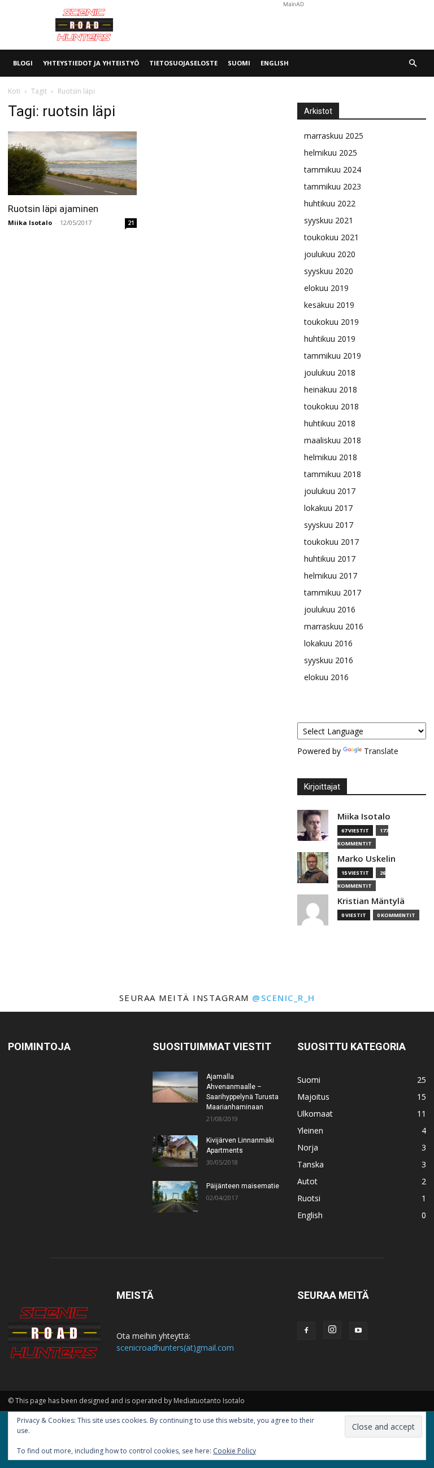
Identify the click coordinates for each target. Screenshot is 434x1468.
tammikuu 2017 (332, 592)
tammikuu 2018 (332, 474)
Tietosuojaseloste (183, 63)
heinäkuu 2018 (330, 389)
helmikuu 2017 (330, 575)
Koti (14, 91)
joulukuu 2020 (329, 254)
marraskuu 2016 (333, 626)
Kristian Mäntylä (371, 901)
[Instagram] (332, 1330)
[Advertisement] (293, 25)
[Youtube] (358, 1331)
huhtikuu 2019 (329, 338)
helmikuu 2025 (330, 152)
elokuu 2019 (326, 288)
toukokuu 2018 (331, 406)
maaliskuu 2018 (332, 440)
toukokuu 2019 (331, 321)
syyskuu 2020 (328, 271)
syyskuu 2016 (328, 660)
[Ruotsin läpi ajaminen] (72, 163)
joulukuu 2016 (329, 609)
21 (131, 223)
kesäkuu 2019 (329, 304)
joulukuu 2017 (329, 491)
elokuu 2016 (326, 677)
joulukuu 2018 (329, 372)
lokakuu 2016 (328, 643)
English (275, 63)
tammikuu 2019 (332, 355)
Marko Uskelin (366, 858)
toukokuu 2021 (331, 237)
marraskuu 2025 (333, 135)
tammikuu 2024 (332, 169)
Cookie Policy (234, 1451)
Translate (381, 751)
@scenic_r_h (283, 997)
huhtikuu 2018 (329, 423)
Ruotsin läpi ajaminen (53, 208)
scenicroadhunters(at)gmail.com (175, 1347)
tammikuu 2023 (332, 186)
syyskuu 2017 (328, 524)
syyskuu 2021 (328, 220)
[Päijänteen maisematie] (175, 1197)
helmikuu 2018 (330, 457)
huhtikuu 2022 (329, 203)
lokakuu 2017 (328, 507)
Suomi (239, 63)
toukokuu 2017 (331, 541)
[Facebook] (306, 1331)
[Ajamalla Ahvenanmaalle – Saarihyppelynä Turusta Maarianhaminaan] (175, 1087)
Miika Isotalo (30, 222)
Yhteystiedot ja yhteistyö (91, 63)
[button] (412, 63)
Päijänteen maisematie (242, 1186)
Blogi (23, 63)
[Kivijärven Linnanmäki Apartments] (175, 1151)
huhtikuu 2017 (329, 558)
